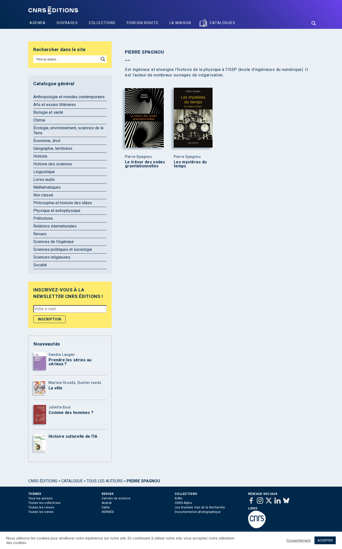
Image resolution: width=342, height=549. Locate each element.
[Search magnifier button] (313, 23)
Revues (40, 234)
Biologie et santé (48, 112)
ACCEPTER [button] (325, 540)
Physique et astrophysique (56, 210)
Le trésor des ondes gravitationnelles (145, 164)
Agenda (38, 23)
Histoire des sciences (52, 164)
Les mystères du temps (190, 164)
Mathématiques (47, 187)
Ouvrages (67, 23)
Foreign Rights (142, 23)
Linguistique (44, 171)
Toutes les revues (41, 507)
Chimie (39, 120)
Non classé (43, 195)
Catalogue (72, 481)
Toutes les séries (41, 512)
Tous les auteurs (105, 481)
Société (40, 265)
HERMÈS (108, 512)
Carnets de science (116, 498)
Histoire (40, 156)
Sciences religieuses (51, 257)
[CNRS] (257, 527)
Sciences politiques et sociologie (62, 249)
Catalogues (222, 23)
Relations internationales (55, 226)
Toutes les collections (44, 503)
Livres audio (44, 179)
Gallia (106, 507)
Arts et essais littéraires (54, 104)
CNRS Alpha (183, 503)
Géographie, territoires (52, 148)
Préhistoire (43, 218)
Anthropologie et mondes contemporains (69, 96)
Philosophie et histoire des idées (62, 202)
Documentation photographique (198, 512)
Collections (102, 23)
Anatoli (107, 503)
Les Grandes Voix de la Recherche (200, 507)
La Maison (180, 23)
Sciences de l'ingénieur (53, 241)
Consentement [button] (298, 540)
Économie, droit (46, 140)
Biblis (179, 498)
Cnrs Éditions (42, 481)
